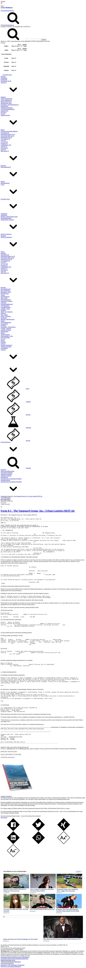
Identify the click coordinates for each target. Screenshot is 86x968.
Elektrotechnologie (6, 299)
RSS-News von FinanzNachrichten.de (11, 966)
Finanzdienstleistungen (7, 304)
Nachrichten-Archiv (10, 960)
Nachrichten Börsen (6, 958)
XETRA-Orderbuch (6, 234)
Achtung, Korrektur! (6, 796)
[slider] (3, 505)
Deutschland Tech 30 (6, 137)
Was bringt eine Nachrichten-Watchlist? (11, 478)
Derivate (28, 414)
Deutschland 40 (5, 133)
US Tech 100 (4, 142)
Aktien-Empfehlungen (17, 958)
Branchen (3, 165)
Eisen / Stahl (4, 298)
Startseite (3, 76)
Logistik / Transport (6, 328)
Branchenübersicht (6, 167)
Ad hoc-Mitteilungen (6, 7)
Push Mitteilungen (5, 498)
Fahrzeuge (3, 302)
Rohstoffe (3, 342)
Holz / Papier (4, 315)
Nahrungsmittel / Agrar (7, 336)
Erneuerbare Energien (6, 301)
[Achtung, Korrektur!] (17, 794)
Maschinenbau (4, 331)
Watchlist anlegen (5, 480)
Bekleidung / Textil (6, 292)
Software (3, 343)
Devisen (28, 440)
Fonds (27, 388)
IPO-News (3, 112)
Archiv (2, 184)
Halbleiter (3, 310)
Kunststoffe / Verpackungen (8, 327)
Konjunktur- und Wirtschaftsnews (10, 104)
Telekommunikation (6, 346)
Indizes (2, 130)
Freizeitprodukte (5, 305)
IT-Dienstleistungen (6, 322)
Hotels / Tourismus (6, 316)
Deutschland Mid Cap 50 (7, 136)
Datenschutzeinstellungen (7, 962)
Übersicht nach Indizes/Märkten (9, 131)
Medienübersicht (5, 183)
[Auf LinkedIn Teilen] (13, 843)
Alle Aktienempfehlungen (7, 109)
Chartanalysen (4, 110)
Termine (3, 114)
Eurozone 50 (4, 143)
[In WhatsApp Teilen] (38, 843)
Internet (3, 321)
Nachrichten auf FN (6, 81)
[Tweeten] (38, 830)
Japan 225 (3, 149)
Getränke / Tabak (5, 308)
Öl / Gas (3, 339)
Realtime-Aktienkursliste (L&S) (9, 216)
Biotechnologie (5, 293)
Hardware (3, 313)
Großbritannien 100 (6, 145)
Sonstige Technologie (6, 345)
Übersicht (3, 235)
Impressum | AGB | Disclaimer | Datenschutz (12, 965)
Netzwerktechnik (5, 337)
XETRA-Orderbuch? (6, 237)
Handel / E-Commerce (7, 311)
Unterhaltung (4, 348)
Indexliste (3, 253)
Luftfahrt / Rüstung (6, 330)
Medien (3, 181)
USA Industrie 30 (5, 139)
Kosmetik (3, 325)
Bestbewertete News (6, 101)
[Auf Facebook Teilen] (13, 830)
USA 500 (3, 140)
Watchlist (28, 468)
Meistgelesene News (6, 103)
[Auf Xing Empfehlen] (63, 830)
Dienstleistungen (5, 296)
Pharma (3, 340)
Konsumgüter (4, 324)
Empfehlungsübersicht (7, 107)
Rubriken (3, 97)
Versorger (3, 349)
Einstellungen (4, 477)
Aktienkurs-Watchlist (6, 474)
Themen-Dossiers (5, 115)
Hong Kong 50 (5, 151)
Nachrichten (4, 78)
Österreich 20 (4, 148)
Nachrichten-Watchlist (6, 472)
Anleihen (28, 401)
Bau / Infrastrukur (5, 290)
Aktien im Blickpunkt (6, 98)
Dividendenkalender (6, 218)
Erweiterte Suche (7, 74)
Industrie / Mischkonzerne (7, 319)
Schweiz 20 (4, 146)
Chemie (3, 295)
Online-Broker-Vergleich (7, 219)
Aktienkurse (4, 213)
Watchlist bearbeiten (6, 475)
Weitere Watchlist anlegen (7, 471)
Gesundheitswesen (6, 307)
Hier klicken (4, 817)
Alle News (3, 82)
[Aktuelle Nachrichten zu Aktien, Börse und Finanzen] (7, 10)
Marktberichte (4, 106)
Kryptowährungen (5, 442)
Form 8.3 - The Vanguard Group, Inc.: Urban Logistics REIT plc (38, 510)
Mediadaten (18, 962)
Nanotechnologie (5, 334)
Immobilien (4, 318)
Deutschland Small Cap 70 (8, 134)
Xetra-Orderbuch (13, 957)
